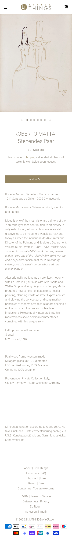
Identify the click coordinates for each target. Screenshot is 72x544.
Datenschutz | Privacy (36, 501)
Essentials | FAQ (36, 473)
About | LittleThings (36, 468)
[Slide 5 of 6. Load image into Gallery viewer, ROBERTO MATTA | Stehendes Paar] (41, 120)
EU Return (36, 506)
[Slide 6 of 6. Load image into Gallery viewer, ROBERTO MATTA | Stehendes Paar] (44, 120)
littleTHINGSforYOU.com (41, 519)
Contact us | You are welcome (36, 488)
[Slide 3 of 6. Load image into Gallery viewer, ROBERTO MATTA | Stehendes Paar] (34, 120)
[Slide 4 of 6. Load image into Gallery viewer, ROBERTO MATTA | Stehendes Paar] (37, 120)
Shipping (30, 157)
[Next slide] (50, 120)
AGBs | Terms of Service (36, 496)
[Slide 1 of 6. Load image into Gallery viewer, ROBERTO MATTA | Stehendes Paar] (27, 120)
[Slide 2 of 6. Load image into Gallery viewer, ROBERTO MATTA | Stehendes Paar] (31, 120)
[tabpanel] (36, 62)
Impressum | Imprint (36, 511)
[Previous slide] (22, 120)
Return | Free (36, 483)
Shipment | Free (36, 478)
